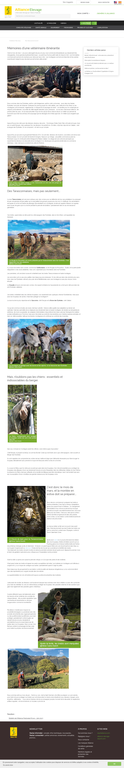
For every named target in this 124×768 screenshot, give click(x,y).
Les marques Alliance (85, 743)
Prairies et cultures (85, 27)
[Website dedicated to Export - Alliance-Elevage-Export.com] (116, 2)
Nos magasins (68, 2)
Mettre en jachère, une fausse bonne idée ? (97, 68)
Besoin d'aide (84, 2)
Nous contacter (103, 2)
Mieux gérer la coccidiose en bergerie (95, 60)
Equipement (55, 27)
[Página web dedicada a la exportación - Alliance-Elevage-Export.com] (119, 2)
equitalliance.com (103, 733)
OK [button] (114, 764)
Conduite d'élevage (23, 27)
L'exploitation (102, 27)
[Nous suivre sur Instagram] (17, 744)
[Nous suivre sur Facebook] (12, 744)
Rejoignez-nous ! (84, 736)
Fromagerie (68, 27)
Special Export (117, 4)
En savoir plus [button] (8, 765)
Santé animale (41, 27)
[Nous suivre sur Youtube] (23, 744)
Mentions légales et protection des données (85, 754)
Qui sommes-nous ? (85, 733)
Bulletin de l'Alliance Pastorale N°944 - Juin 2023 (26, 718)
